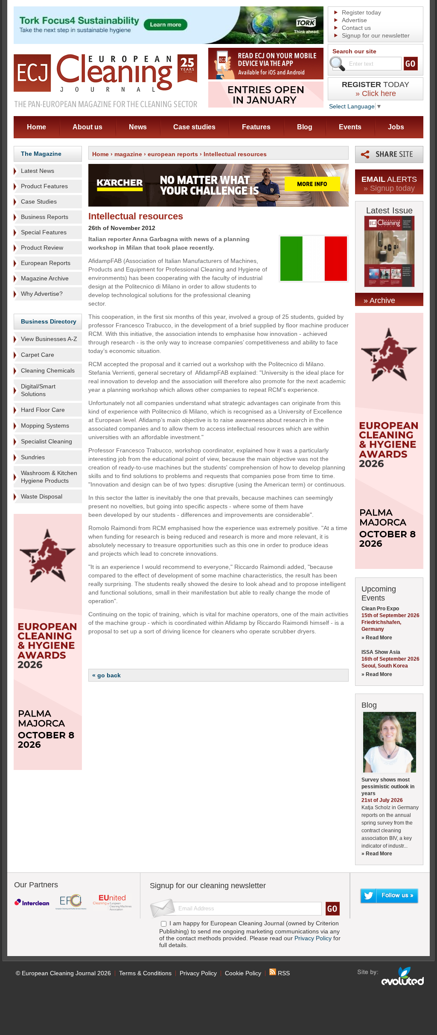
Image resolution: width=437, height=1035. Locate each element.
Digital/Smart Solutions (38, 390)
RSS (283, 973)
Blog (304, 127)
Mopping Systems (45, 425)
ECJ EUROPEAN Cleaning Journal (105, 80)
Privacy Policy (313, 938)
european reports (173, 154)
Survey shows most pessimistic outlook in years (387, 786)
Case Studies (39, 201)
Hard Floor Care (43, 409)
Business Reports (44, 216)
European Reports (45, 262)
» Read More (376, 638)
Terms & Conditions (145, 973)
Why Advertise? (42, 293)
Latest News (37, 170)
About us (87, 127)
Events (350, 127)
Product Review (42, 247)
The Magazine (41, 153)
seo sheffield (391, 976)
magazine (128, 154)
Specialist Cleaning (46, 441)
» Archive (379, 300)
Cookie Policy (243, 973)
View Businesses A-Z (49, 338)
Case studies (194, 127)
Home (36, 127)
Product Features (44, 186)
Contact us (356, 27)
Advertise (354, 20)
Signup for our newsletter (376, 35)
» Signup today (389, 188)
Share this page (389, 154)
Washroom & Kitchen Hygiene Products (49, 476)
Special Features (44, 232)
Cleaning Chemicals (48, 370)
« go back (106, 675)
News (138, 127)
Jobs (396, 127)
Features (256, 127)
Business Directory (48, 321)
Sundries (33, 457)
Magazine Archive (45, 278)
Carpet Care (37, 354)
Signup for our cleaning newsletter (208, 885)
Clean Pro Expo (380, 609)
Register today (361, 12)
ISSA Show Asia (380, 652)
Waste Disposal (41, 496)
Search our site (354, 51)
